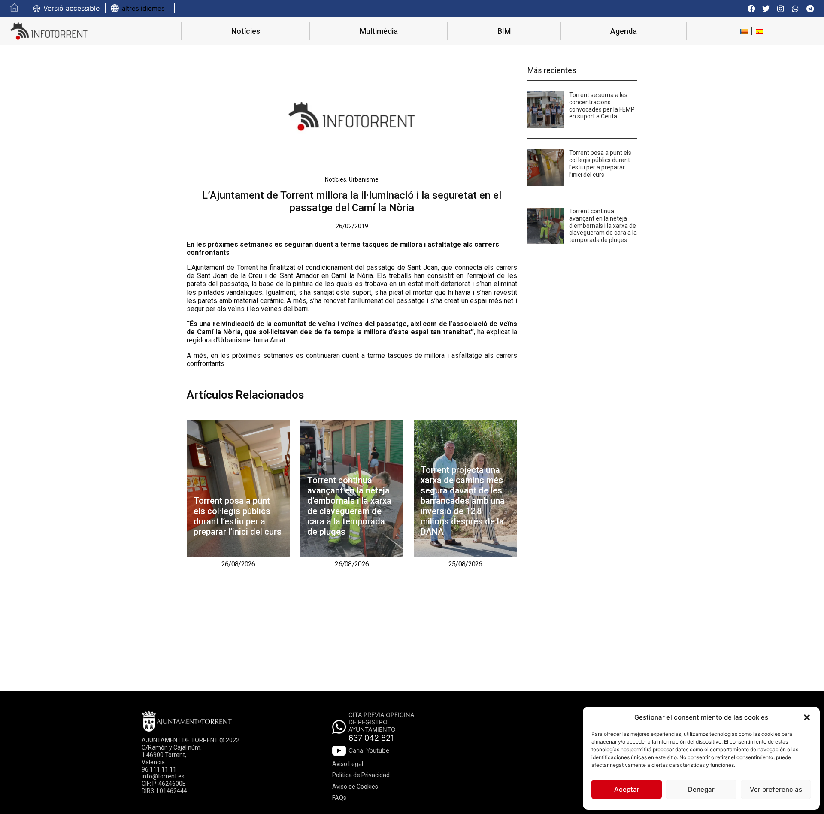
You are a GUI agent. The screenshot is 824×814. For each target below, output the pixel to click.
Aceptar (626, 789)
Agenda (623, 31)
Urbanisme (364, 179)
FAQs (339, 797)
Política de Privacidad (361, 775)
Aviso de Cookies (355, 786)
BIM (504, 31)
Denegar (701, 789)
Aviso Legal (347, 763)
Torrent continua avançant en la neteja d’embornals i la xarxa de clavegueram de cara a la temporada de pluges (349, 506)
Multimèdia (379, 31)
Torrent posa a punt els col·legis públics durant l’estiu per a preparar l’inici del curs (238, 516)
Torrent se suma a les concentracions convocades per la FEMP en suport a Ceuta (602, 105)
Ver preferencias (776, 789)
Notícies (245, 31)
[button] (807, 717)
